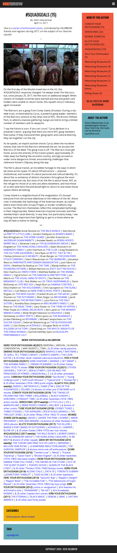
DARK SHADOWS (39, 361)
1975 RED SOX (25, 284)
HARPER (67, 427)
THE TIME (43, 265)
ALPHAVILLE (54, 427)
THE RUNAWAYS (61, 316)
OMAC (62, 496)
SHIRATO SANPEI (49, 354)
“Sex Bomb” (58, 376)
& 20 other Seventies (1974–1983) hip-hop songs (40, 484)
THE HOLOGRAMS (31, 287)
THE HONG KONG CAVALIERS (32, 246)
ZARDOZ (17, 386)
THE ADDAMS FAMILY (15, 364)
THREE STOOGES (13, 411)
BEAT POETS (26, 316)
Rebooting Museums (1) (97, 80)
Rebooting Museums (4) (97, 66)
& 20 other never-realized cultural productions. (39, 357)
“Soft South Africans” (33, 380)
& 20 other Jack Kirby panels (31, 499)
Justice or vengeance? (45, 487)
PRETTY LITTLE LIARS (19, 234)
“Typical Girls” (53, 380)
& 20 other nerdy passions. (62, 348)
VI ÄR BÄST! (31, 256)
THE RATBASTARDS (31, 300)
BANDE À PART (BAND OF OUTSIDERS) (24, 427)
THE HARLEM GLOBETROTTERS (49, 275)
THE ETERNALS (19, 496)
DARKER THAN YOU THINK (18, 462)
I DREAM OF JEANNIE (40, 364)
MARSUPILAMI (11, 405)
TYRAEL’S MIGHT (29, 354)
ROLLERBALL (42, 395)
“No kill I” (45, 490)
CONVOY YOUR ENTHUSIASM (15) (94, 25)
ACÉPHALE (35, 325)
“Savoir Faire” (24, 455)
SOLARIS (25, 389)
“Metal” (55, 452)
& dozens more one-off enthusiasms (47, 449)
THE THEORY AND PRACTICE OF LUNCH (34, 443)
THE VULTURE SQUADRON (18, 253)
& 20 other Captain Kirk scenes (31, 493)
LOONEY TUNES (63, 408)
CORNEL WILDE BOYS (31, 309)
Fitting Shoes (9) (93, 93)
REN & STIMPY (37, 370)
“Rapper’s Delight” (68, 477)
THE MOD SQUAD (25, 294)
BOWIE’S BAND (64, 234)
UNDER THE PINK (47, 417)
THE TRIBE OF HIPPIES (63, 306)
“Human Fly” (69, 380)
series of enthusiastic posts (27, 28)
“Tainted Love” (41, 452)
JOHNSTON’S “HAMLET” (18, 474)
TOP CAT (22, 370)
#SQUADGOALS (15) (95, 49)
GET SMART (68, 361)
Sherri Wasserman (100, 102)
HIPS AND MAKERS (29, 421)
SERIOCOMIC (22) (94, 31)
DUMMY (63, 417)
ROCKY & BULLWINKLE (55, 411)
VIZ (67, 402)
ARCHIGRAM (60, 297)
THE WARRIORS (57, 259)
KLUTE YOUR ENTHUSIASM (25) (94, 43)
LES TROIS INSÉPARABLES (55, 281)
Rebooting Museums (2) (97, 76)
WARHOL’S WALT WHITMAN (61, 351)
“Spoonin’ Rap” (48, 477)
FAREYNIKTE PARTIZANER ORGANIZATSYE (35, 262)
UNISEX (31, 417)
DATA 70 (49, 471)
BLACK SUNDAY (59, 395)
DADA (7, 265)
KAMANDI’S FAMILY (14, 249)
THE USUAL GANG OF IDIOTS (30, 278)
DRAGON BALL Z (40, 373)
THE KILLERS (63, 424)
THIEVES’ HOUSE (38, 465)
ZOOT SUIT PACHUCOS (62, 268)
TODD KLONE (41, 474)
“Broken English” (43, 455)
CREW (28, 271)
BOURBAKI (31, 319)
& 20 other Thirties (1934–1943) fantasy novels (38, 468)
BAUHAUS (56, 312)
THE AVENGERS (32, 411)
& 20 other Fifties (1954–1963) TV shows (45, 414)
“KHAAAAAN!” (31, 490)
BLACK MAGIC (37, 496)
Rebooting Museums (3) (97, 71)
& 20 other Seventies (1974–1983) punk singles (29, 383)
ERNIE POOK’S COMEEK (34, 405)
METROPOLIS (31, 386)
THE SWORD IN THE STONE (50, 462)
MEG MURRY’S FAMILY (56, 303)
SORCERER (9, 398)
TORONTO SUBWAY (67, 471)
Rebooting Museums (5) (97, 61)
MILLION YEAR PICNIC (15, 446)
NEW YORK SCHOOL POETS (45, 290)
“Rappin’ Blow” (13, 480)
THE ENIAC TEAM (22, 306)
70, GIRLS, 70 (10, 354)
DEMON (52, 496)
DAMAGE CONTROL (61, 284)
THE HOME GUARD (34, 237)
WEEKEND (63, 443)
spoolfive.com (92, 133)
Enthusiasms (13, 516)
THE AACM (63, 294)
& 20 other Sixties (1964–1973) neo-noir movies (42, 430)
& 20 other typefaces (62, 474)
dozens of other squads (25, 439)
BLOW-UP (9, 430)
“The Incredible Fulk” (34, 480)
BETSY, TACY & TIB (60, 253)
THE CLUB (51, 249)
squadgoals (12, 535)
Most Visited (28, 516)
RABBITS (19, 240)
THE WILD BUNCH (50, 230)
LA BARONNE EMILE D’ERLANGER (48, 446)
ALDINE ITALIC (35, 471)
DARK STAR (47, 386)
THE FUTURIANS (26, 297)
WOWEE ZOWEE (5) (95, 36)
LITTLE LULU (56, 402)
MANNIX (54, 361)
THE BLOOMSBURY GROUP (53, 243)
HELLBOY (54, 405)
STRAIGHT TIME (26, 398)
